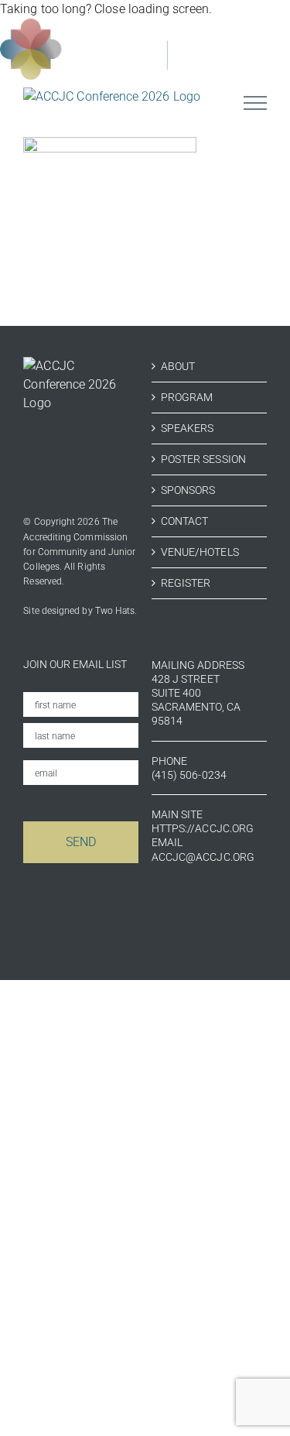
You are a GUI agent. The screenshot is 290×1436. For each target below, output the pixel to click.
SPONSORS (188, 490)
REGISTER (186, 583)
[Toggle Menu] (255, 103)
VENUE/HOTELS (200, 552)
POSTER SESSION (203, 459)
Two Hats (115, 610)
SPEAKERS (187, 428)
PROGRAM (187, 397)
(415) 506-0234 (189, 775)
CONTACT (185, 521)
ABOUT (178, 366)
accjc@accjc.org (203, 857)
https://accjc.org (203, 828)
